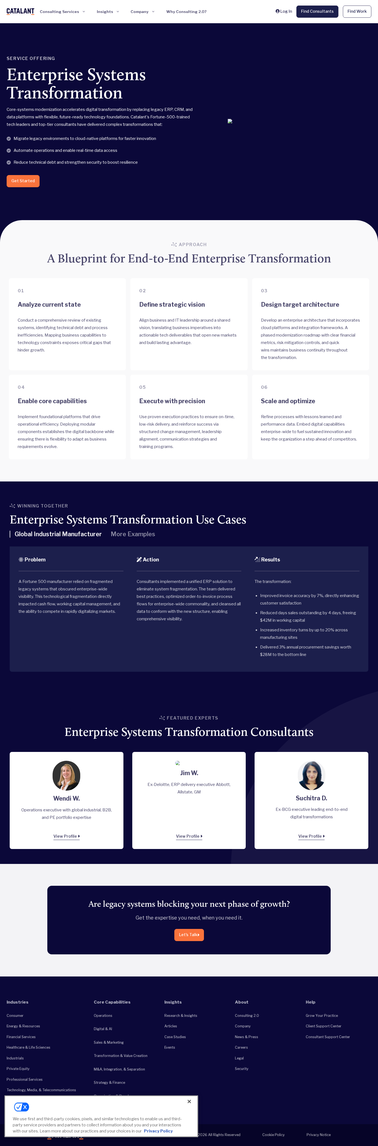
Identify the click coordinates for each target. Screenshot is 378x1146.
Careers (241, 1047)
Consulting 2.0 (247, 1016)
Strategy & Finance (109, 1082)
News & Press (246, 1037)
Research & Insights (180, 1016)
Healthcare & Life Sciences (28, 1047)
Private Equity (18, 1069)
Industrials (15, 1058)
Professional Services (25, 1079)
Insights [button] (105, 11)
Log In (285, 11)
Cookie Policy (273, 1135)
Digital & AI (103, 1029)
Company (243, 1026)
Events (169, 1047)
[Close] (189, 1101)
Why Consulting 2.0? (186, 11)
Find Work (357, 11)
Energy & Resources (23, 1026)
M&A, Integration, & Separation (119, 1069)
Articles (170, 1026)
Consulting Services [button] (59, 11)
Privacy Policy (158, 1131)
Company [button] (140, 11)
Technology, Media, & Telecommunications (41, 1090)
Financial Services (21, 1037)
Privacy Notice (319, 1135)
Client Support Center (323, 1026)
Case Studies (175, 1037)
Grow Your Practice (322, 1016)
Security (241, 1069)
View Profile (65, 836)
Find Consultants (317, 11)
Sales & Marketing (109, 1042)
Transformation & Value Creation (120, 1056)
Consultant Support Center (328, 1037)
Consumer (15, 1016)
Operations (103, 1016)
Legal (239, 1058)
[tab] (56, 536)
